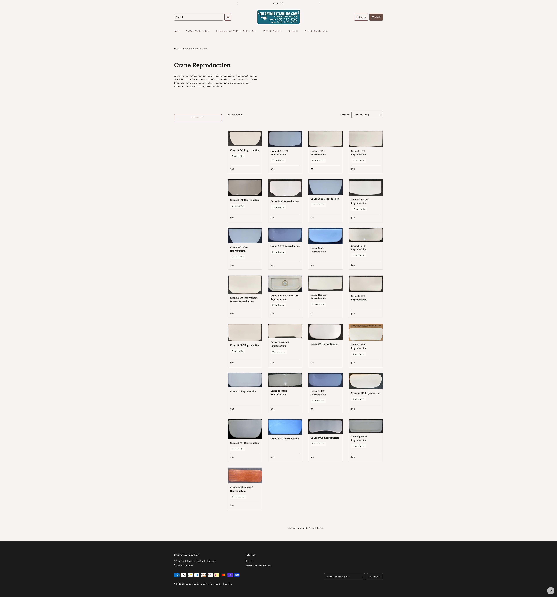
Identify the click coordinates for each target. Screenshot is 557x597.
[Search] (227, 17)
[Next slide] (319, 3)
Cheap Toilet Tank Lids (195, 584)
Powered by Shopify (220, 584)
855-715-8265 (186, 565)
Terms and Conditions (259, 565)
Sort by (345, 114)
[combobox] (198, 17)
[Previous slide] (237, 3)
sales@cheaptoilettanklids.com (197, 561)
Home (176, 31)
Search (249, 561)
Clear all (198, 117)
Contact (293, 31)
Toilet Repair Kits (316, 31)
